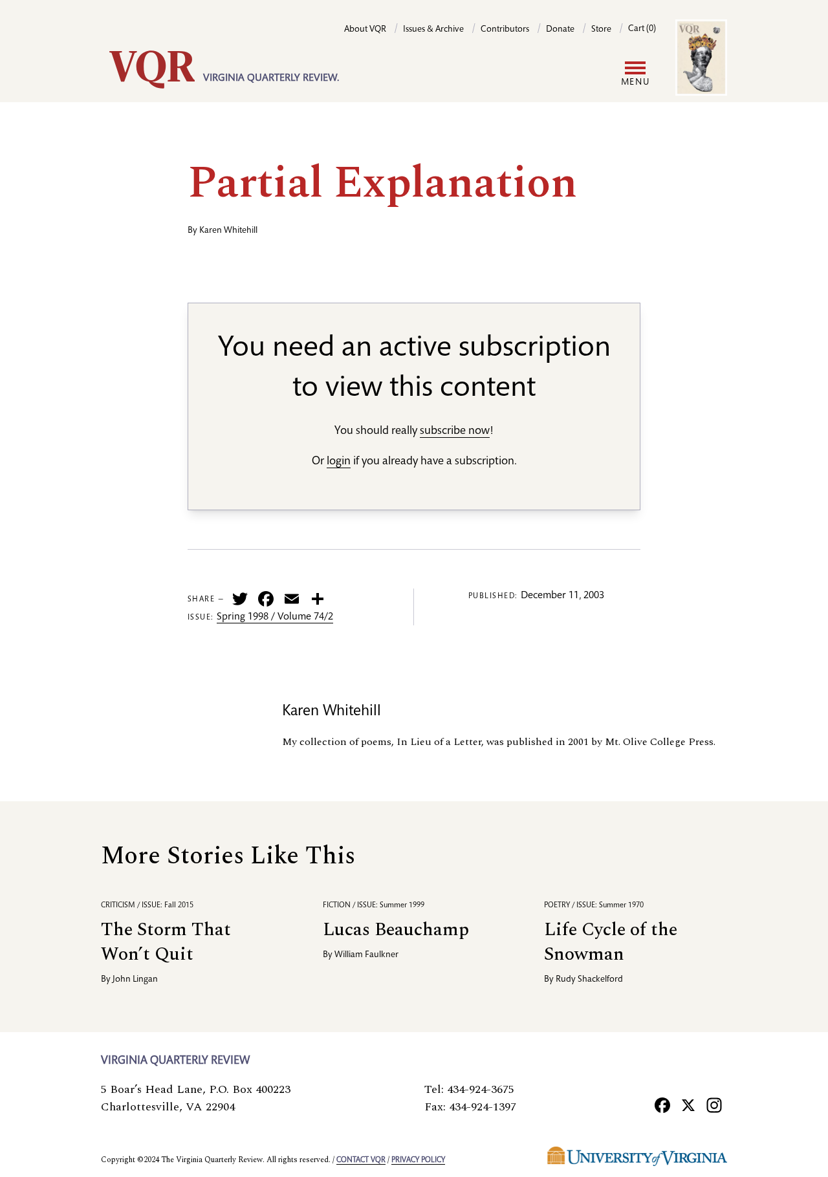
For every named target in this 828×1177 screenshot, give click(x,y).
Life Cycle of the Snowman (610, 942)
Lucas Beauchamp (396, 930)
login (339, 462)
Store (601, 29)
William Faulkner (366, 955)
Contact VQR (361, 1160)
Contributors (505, 29)
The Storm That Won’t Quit (166, 942)
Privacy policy (418, 1160)
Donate (560, 29)
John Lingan (135, 979)
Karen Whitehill (228, 230)
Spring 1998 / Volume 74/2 (275, 617)
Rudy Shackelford (589, 979)
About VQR (365, 29)
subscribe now (455, 431)
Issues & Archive (433, 29)
